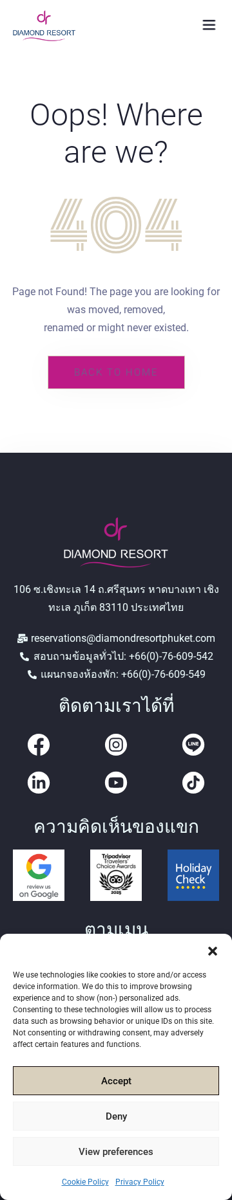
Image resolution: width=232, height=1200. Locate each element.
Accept (116, 1081)
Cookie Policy (85, 1181)
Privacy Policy (139, 1181)
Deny (116, 1116)
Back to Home (116, 372)
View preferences (116, 1152)
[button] (212, 949)
